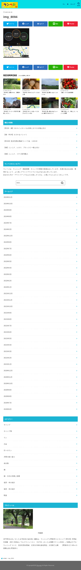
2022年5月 (8, 261)
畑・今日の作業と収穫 (12, 476)
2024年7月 (8, 223)
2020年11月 (8, 377)
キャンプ (73, 4)
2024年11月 (8, 197)
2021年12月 (8, 293)
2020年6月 (8, 409)
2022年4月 (8, 268)
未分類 (6, 463)
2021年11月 (8, 300)
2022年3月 (8, 274)
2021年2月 (8, 358)
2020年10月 (8, 383)
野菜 (5, 495)
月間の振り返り (9, 457)
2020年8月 (8, 396)
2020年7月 (8, 403)
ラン (64, 4)
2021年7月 (8, 326)
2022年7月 (8, 248)
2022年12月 (8, 236)
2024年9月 (8, 210)
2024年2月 (8, 229)
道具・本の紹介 (9, 482)
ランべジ (39, 565)
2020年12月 (8, 370)
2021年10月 (8, 306)
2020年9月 (8, 390)
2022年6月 (8, 255)
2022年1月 (8, 287)
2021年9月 (8, 313)
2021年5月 (8, 338)
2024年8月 (8, 216)
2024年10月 (8, 203)
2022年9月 (8, 242)
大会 (5, 444)
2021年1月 (8, 364)
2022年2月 (8, 281)
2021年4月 (8, 345)
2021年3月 (8, 351)
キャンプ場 (8, 431)
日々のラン (8, 450)
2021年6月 (8, 332)
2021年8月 (8, 319)
